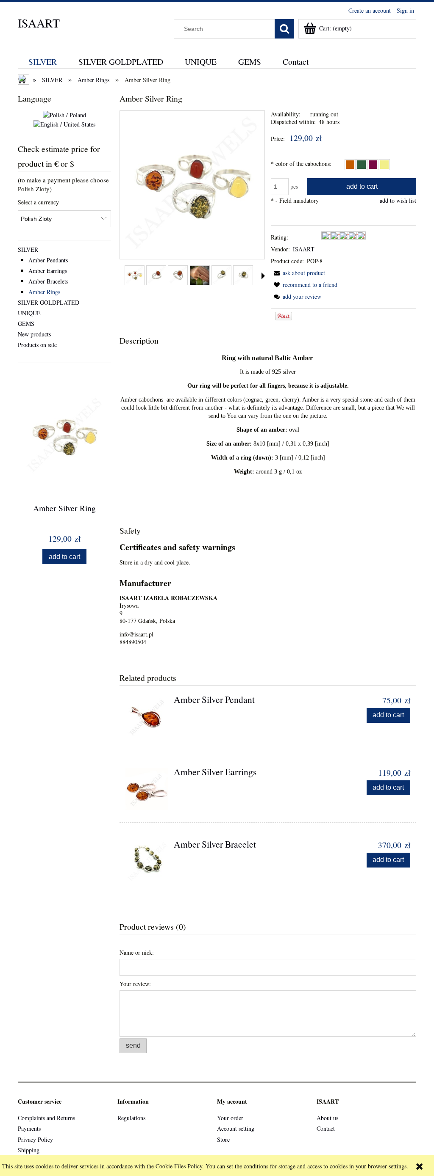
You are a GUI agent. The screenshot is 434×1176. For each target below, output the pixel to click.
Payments (29, 1128)
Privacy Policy (35, 1139)
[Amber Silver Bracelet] (146, 861)
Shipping (28, 1150)
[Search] (284, 29)
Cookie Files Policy (179, 1166)
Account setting (235, 1128)
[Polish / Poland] (64, 114)
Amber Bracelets (48, 281)
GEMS (26, 323)
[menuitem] (43, 61)
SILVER (28, 249)
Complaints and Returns (46, 1118)
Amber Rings (44, 292)
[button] (263, 276)
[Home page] (24, 80)
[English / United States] (64, 123)
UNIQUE (29, 313)
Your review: (135, 984)
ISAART (39, 23)
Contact (326, 1128)
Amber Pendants (48, 260)
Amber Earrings (47, 271)
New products (34, 334)
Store (223, 1139)
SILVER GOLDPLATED (48, 302)
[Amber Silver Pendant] (146, 717)
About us (327, 1118)
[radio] (350, 165)
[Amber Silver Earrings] (146, 789)
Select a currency (38, 202)
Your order (230, 1118)
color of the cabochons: (301, 164)
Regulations (131, 1118)
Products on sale (37, 345)
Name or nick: (137, 952)
